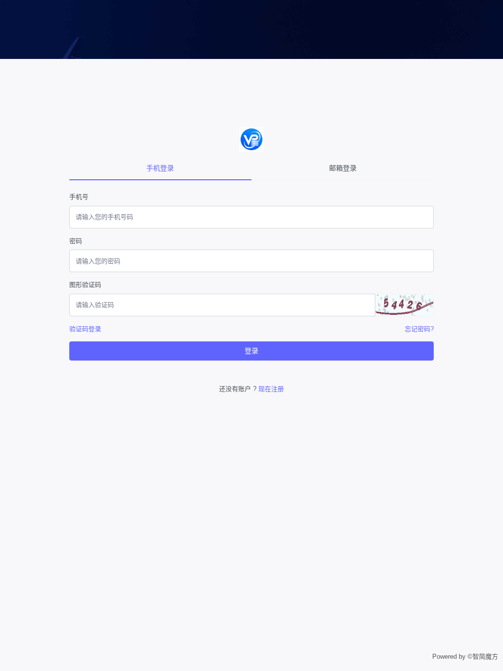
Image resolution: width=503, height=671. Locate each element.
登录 (251, 351)
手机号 (78, 196)
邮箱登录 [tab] (343, 168)
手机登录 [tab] (160, 168)
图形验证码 (85, 284)
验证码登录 (85, 329)
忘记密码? (419, 329)
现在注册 (271, 388)
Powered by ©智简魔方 (465, 656)
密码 (75, 241)
